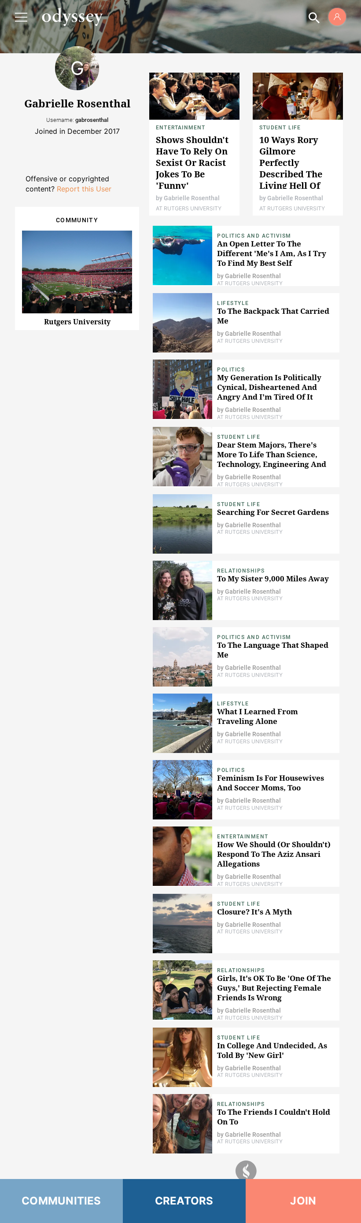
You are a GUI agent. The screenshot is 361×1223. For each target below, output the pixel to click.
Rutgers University (77, 322)
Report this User (84, 188)
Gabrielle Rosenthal (192, 198)
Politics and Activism (254, 236)
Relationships (241, 571)
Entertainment (181, 128)
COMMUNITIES (61, 1200)
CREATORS (184, 1200)
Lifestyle (233, 303)
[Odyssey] (72, 16)
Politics (231, 370)
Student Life (280, 128)
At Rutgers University (188, 208)
